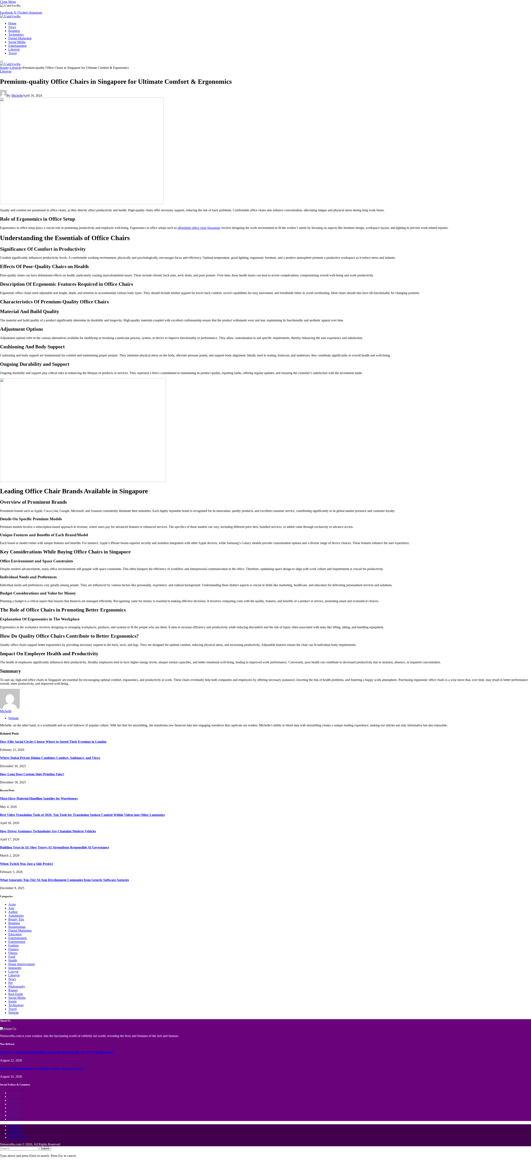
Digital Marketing (20, 38)
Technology (16, 34)
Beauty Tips (16, 919)
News (12, 27)
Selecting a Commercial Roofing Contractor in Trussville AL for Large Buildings (56, 1052)
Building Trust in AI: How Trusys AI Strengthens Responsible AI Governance (54, 847)
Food (11, 956)
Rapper (13, 990)
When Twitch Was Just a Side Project (26, 864)
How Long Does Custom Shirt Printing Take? (32, 774)
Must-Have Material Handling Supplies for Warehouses (39, 798)
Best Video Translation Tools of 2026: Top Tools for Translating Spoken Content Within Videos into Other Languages (82, 815)
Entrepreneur (16, 941)
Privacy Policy (17, 1137)
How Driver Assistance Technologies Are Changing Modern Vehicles (48, 831)
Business (14, 31)
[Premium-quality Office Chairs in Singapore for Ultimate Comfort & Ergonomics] (81, 203)
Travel (12, 53)
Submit (45, 1148)
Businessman (17, 927)
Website (13, 1012)
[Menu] (1, 61)
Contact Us (15, 1130)
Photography (16, 986)
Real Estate (15, 994)
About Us (14, 1126)
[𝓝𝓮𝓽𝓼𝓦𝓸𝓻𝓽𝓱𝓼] (10, 16)
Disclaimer (15, 1133)
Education (15, 934)
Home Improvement (21, 964)
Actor (12, 904)
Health (12, 960)
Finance (13, 949)
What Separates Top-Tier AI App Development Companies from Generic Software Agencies (64, 880)
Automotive (16, 915)
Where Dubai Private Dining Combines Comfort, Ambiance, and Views (50, 758)
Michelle (17, 95)
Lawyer (13, 971)
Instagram (14, 968)
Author (13, 912)
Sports (12, 1001)
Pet (10, 983)
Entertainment (17, 45)
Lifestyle (14, 49)
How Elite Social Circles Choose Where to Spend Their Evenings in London (53, 741)
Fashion (13, 945)
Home (12, 23)
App (11, 908)
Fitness (12, 953)
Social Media (17, 42)
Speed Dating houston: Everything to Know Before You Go (41, 1068)
